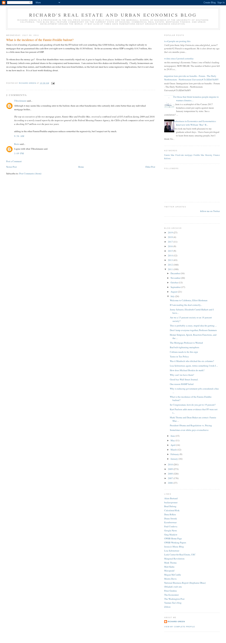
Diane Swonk (170, 518)
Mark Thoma (170, 562)
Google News (170, 530)
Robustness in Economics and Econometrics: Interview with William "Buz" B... (194, 123)
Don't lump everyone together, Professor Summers (193, 330)
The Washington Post (174, 598)
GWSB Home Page (173, 538)
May (173, 440)
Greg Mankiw (170, 534)
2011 (170, 269)
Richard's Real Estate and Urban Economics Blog (113, 15)
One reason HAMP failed (182, 384)
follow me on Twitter (210, 211)
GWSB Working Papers (175, 542)
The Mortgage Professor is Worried (186, 342)
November (176, 277)
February (175, 454)
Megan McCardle (172, 574)
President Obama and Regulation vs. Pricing (191, 425)
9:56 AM (19, 136)
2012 (170, 264)
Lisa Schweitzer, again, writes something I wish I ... (194, 365)
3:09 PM (19, 153)
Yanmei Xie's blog (173, 602)
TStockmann (20, 100)
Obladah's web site (173, 586)
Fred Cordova (170, 526)
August (174, 291)
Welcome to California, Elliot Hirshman (188, 300)
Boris (16, 144)
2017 (170, 241)
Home (81, 166)
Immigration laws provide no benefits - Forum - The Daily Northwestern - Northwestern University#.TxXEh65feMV (190, 77)
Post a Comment (14, 161)
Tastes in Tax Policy (179, 356)
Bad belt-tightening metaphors (184, 347)
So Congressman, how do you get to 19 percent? (193, 404)
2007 (170, 478)
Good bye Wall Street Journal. (184, 379)
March (174, 449)
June (173, 435)
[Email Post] (53, 83)
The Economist (171, 594)
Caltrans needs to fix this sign (184, 351)
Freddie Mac (199, 155)
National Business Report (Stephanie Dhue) (185, 582)
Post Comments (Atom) (30, 173)
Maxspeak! (169, 570)
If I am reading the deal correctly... (186, 304)
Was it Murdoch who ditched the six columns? (192, 361)
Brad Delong (170, 506)
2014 (170, 255)
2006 (170, 482)
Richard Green (176, 622)
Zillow (167, 606)
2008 (170, 473)
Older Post (150, 166)
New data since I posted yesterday (178, 58)
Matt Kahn (169, 566)
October (175, 282)
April (173, 445)
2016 (170, 246)
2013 (170, 260)
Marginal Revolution (174, 558)
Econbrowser (170, 522)
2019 (170, 232)
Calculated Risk (172, 510)
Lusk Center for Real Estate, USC (180, 554)
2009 (170, 469)
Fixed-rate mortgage (183, 155)
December (176, 273)
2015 (170, 250)
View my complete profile (179, 627)
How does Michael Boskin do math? (187, 370)
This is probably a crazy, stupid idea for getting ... (193, 325)
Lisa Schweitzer (171, 550)
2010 (170, 464)
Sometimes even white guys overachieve (189, 430)
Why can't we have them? (182, 374)
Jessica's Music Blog (174, 546)
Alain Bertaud (171, 498)
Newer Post (11, 166)
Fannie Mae (169, 155)
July (173, 296)
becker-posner (170, 502)
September (176, 287)
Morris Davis (170, 578)
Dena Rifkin (170, 514)
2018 (170, 237)
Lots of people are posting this (176, 41)
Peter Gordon (170, 590)
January (175, 458)
